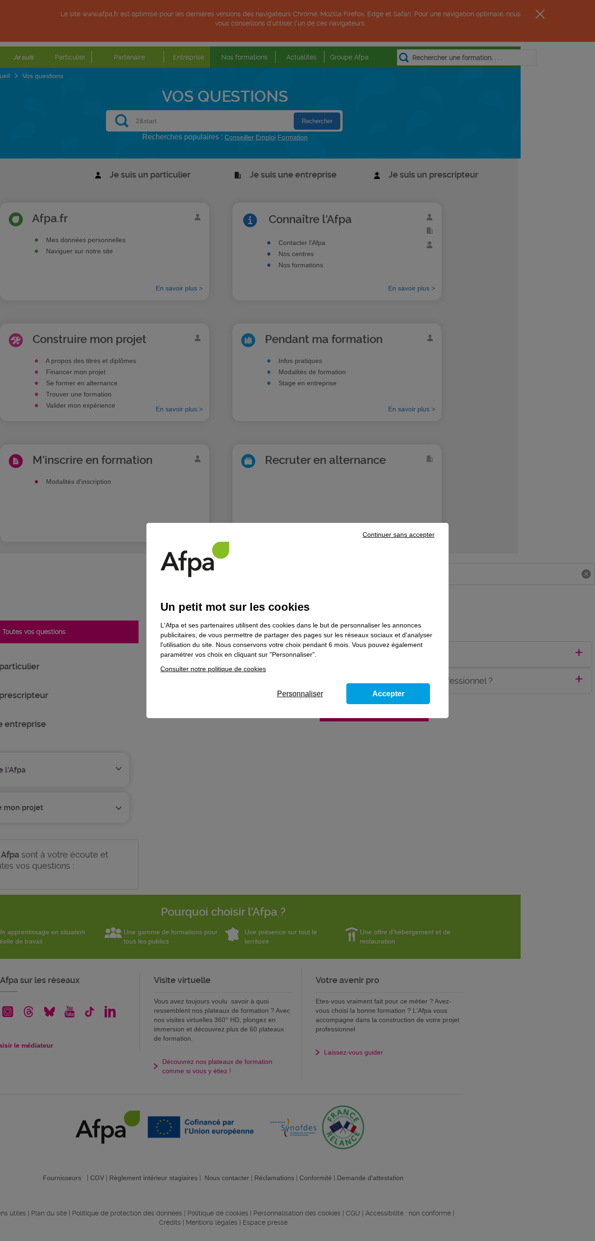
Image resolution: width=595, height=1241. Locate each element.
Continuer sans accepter (399, 534)
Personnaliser (300, 694)
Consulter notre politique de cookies (213, 669)
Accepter (388, 694)
